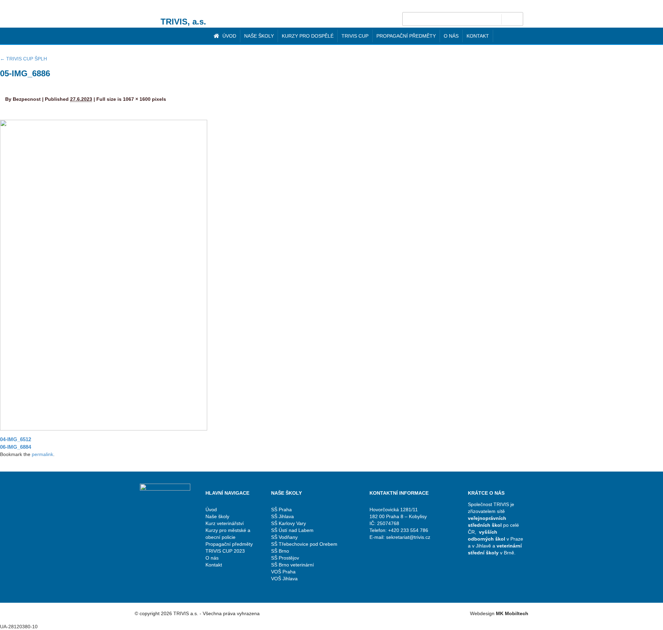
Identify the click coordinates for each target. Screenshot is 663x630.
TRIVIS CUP (355, 36)
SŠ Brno (280, 551)
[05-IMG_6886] (103, 275)
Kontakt (478, 36)
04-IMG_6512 (15, 439)
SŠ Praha (281, 509)
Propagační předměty (406, 36)
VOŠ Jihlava (284, 578)
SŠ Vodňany (284, 537)
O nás (451, 36)
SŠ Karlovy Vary (288, 523)
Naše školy (259, 36)
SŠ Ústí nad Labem (292, 530)
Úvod (228, 36)
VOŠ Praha (283, 571)
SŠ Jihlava (282, 516)
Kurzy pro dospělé (308, 36)
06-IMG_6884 (15, 447)
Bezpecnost (27, 99)
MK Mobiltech (512, 613)
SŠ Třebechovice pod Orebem (304, 544)
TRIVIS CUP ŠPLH (23, 58)
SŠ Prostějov (285, 558)
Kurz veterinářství (224, 523)
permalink (42, 454)
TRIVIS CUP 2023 (225, 551)
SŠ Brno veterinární (292, 565)
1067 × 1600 (137, 99)
